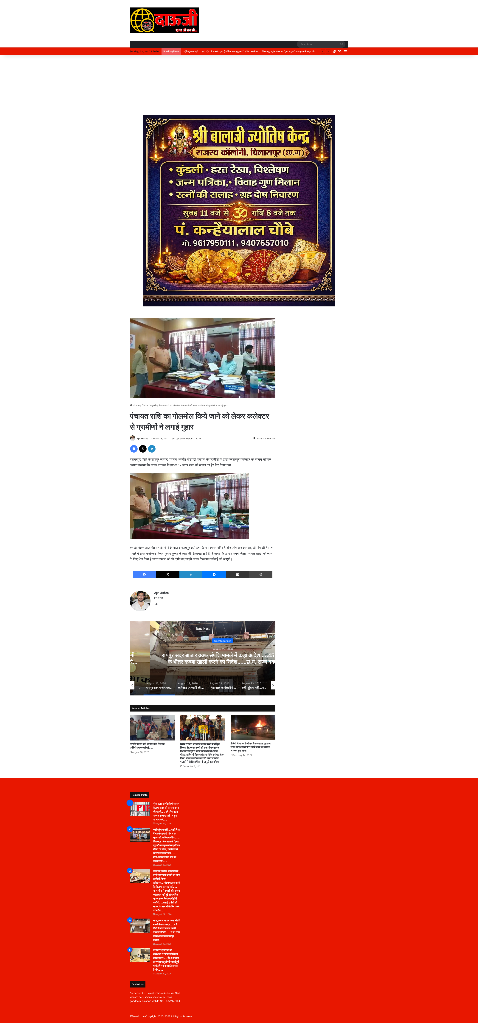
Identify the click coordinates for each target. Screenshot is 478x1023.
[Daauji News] (164, 20)
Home (136, 405)
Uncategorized (202, 640)
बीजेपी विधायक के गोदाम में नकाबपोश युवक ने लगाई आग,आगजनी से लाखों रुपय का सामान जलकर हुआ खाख (251, 747)
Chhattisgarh (149, 405)
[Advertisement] (239, 85)
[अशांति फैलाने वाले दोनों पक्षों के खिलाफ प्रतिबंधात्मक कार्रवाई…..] (152, 727)
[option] (202, 658)
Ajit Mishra (142, 438)
